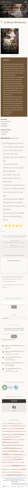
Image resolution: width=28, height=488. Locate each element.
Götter (12, 439)
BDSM (10, 423)
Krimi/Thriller (13, 451)
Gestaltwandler (6, 439)
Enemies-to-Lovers (22, 431)
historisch (16, 442)
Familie (16, 434)
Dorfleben (13, 428)
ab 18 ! (3, 423)
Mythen (22, 457)
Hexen (22, 439)
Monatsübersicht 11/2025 (15, 357)
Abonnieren (14, 336)
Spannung (20, 469)
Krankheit (4, 451)
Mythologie (4, 459)
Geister (19, 437)
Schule (7, 469)
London (11, 454)
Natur (13, 459)
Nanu (6, 351)
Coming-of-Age (20, 423)
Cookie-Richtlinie (15, 481)
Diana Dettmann (10, 235)
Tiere (8, 472)
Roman (11, 466)
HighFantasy (6, 442)
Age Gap (5, 423)
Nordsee (6, 462)
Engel (3, 434)
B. (5, 357)
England (6, 434)
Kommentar (22, 270)
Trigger (18, 472)
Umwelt (21, 472)
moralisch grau (12, 457)
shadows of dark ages (22, 235)
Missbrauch (24, 454)
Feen (24, 434)
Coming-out (5, 426)
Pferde (18, 462)
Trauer (10, 472)
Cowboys (14, 426)
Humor (18, 445)
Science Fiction (11, 469)
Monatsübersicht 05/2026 (18, 345)
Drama (22, 429)
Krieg (7, 451)
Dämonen (8, 431)
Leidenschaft (20, 451)
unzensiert (4, 475)
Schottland (4, 469)
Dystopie (4, 431)
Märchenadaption (9, 459)
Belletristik (13, 423)
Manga (20, 454)
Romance (18, 237)
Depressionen (9, 428)
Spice (24, 469)
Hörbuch (8, 448)
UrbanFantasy (22, 237)
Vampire (19, 475)
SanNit (7, 345)
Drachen (17, 428)
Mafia (13, 454)
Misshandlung (4, 457)
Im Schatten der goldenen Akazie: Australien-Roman (14, 241)
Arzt (7, 423)
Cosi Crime (10, 426)
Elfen (17, 431)
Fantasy (15, 237)
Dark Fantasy (20, 426)
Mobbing (8, 457)
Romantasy (23, 466)
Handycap (19, 439)
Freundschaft (14, 437)
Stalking (6, 472)
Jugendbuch (14, 448)
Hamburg (15, 439)
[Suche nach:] (14, 303)
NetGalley (17, 459)
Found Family (8, 437)
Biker (16, 423)
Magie (16, 454)
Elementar (11, 237)
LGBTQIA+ (6, 454)
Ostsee (15, 462)
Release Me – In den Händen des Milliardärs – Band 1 (14, 246)
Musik (19, 457)
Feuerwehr (4, 437)
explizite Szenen (10, 434)
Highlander (12, 442)
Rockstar (7, 466)
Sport (3, 472)
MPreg (17, 457)
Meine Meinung (16, 235)
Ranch (20, 462)
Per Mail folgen (14, 325)
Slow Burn (15, 469)
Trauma (14, 472)
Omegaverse (11, 462)
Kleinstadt (20, 448)
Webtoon (24, 475)
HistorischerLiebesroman (9, 445)
